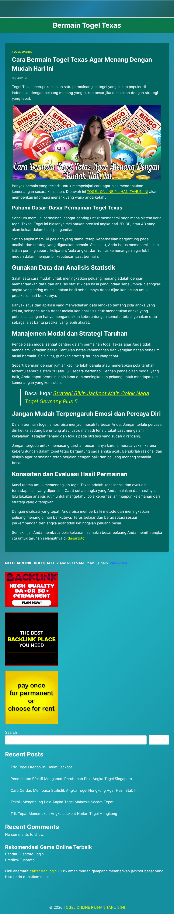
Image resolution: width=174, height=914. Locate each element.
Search (11, 732)
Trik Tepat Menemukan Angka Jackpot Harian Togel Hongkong (64, 813)
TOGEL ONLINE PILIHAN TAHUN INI (94, 907)
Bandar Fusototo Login (24, 854)
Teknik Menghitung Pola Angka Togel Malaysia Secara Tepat (62, 802)
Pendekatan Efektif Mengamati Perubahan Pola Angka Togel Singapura (71, 779)
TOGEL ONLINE (22, 51)
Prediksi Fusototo (20, 860)
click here (118, 563)
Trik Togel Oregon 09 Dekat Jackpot (41, 767)
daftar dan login (43, 871)
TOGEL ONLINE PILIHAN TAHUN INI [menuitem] (117, 191)
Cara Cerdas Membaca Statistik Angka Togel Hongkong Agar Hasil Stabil (73, 790)
